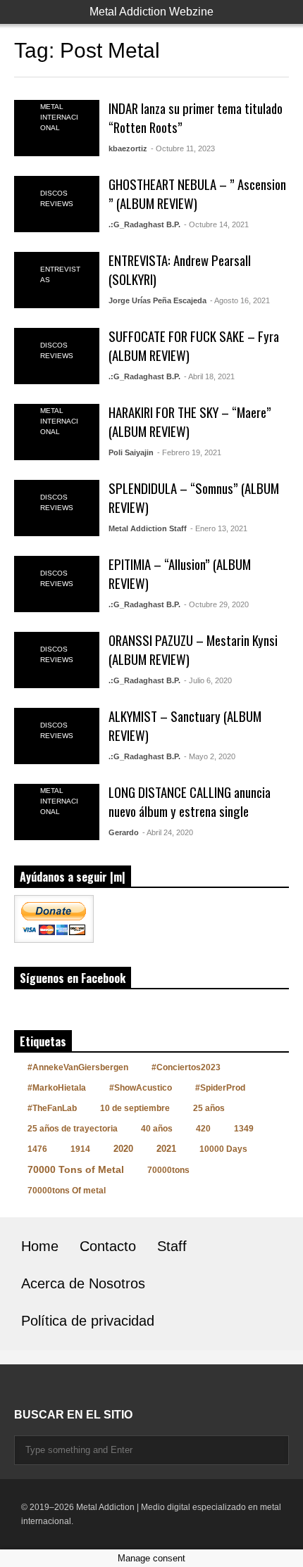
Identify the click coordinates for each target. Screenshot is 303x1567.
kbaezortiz (128, 148)
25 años (209, 1108)
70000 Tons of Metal (75, 1169)
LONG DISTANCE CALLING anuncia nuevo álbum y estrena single (190, 801)
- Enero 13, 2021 (218, 528)
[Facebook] (19, 1386)
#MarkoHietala (56, 1088)
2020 (123, 1148)
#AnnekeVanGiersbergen (77, 1067)
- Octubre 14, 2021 (216, 224)
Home (39, 1246)
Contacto (108, 1246)
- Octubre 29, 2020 (216, 604)
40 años (157, 1129)
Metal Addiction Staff (148, 528)
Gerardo (124, 832)
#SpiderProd (220, 1088)
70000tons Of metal (66, 1190)
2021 (166, 1148)
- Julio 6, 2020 (208, 680)
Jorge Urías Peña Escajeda (157, 300)
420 (203, 1129)
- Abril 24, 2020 (167, 832)
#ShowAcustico (140, 1088)
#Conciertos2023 (186, 1067)
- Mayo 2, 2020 (209, 756)
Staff (172, 1246)
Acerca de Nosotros (83, 1283)
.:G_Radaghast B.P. (144, 224)
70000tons (168, 1170)
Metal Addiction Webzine (151, 12)
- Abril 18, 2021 (209, 376)
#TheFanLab (52, 1108)
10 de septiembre (135, 1108)
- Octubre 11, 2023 (183, 148)
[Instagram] (45, 1386)
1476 (37, 1149)
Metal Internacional (59, 117)
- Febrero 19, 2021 (189, 452)
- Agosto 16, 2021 (240, 300)
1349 (244, 1129)
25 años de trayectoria (72, 1129)
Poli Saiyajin (131, 452)
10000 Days (223, 1149)
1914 (80, 1149)
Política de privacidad (87, 1320)
